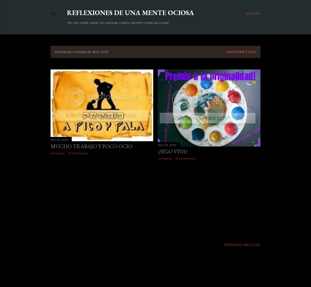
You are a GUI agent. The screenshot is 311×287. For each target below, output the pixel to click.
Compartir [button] (58, 153)
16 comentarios (78, 153)
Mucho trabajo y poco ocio (91, 146)
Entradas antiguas (242, 245)
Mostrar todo (241, 52)
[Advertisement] (102, 198)
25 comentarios (185, 158)
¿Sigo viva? (173, 151)
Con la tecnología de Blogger (159, 272)
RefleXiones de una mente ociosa (130, 12)
